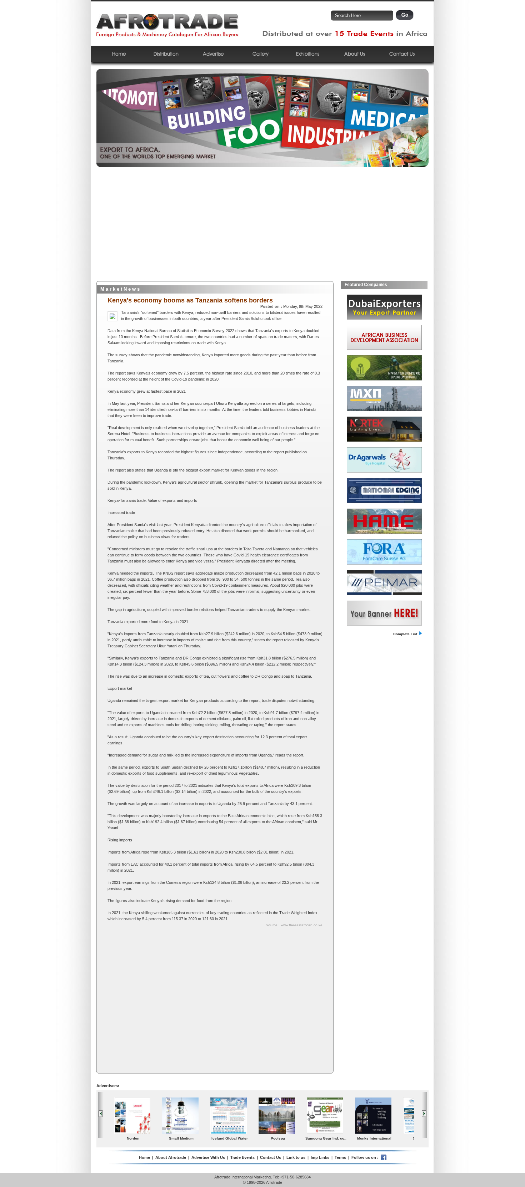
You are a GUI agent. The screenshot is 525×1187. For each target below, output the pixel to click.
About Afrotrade (170, 1157)
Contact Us (402, 53)
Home (119, 53)
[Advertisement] (262, 227)
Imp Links (320, 1157)
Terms (340, 1157)
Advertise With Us (208, 1157)
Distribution (166, 53)
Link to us (295, 1157)
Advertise (213, 53)
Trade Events (242, 1157)
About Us (354, 53)
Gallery (260, 53)
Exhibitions (307, 53)
